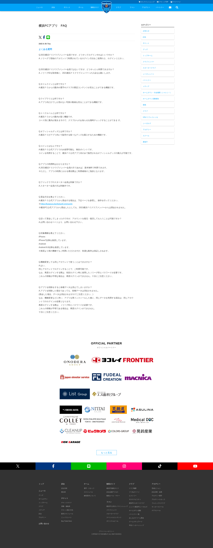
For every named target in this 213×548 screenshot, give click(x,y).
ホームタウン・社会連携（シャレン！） (157, 92)
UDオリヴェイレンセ (150, 117)
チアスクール (156, 510)
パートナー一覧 (134, 514)
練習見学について (90, 496)
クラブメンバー (148, 62)
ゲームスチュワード (135, 521)
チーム (81, 7)
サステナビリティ (135, 499)
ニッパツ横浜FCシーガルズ (138, 507)
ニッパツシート (66, 517)
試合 (53, 7)
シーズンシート (148, 74)
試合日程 (64, 488)
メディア (146, 86)
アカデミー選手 (157, 496)
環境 (144, 105)
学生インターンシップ (136, 525)
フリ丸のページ (134, 492)
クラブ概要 (132, 488)
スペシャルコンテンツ (113, 517)
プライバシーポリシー (106, 531)
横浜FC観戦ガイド (112, 488)
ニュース (39, 7)
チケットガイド (66, 502)
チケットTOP (163, 2)
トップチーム (147, 55)
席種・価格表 (65, 506)
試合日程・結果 (157, 492)
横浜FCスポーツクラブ (136, 503)
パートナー (160, 7)
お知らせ (146, 31)
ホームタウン (43, 499)
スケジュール (88, 492)
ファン (132, 7)
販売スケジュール (67, 514)
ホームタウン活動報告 (151, 99)
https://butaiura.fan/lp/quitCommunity (56, 204)
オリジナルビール (112, 521)
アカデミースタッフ (158, 499)
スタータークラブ (149, 68)
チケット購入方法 (67, 510)
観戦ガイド (95, 7)
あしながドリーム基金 (136, 518)
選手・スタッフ (89, 488)
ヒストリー (132, 496)
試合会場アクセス (112, 492)
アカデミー (146, 7)
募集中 (145, 142)
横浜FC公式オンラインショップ (117, 506)
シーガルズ (147, 123)
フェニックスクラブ (158, 503)
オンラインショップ (147, 2)
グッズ (145, 49)
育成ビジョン (156, 488)
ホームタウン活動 (135, 510)
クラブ (118, 7)
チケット (67, 7)
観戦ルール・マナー (113, 496)
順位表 (63, 492)
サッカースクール (158, 507)
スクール (146, 136)
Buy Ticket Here (66, 521)
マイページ (176, 2)
